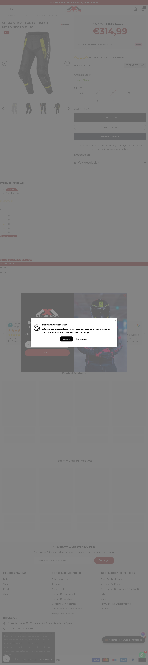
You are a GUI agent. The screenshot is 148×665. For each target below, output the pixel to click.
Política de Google (81, 332)
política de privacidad (64, 332)
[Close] (115, 320)
